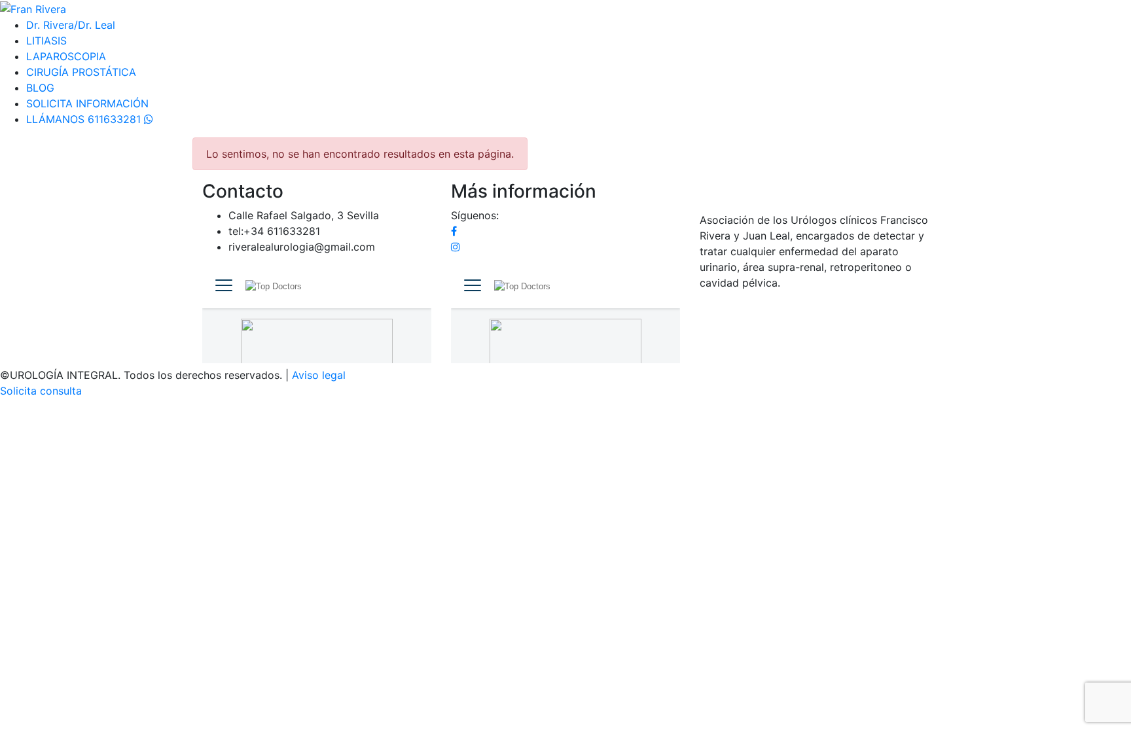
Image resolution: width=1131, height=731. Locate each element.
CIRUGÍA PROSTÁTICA (81, 72)
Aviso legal (319, 375)
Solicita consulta (41, 390)
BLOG (40, 87)
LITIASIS (46, 40)
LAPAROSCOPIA (66, 56)
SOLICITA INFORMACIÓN (87, 103)
